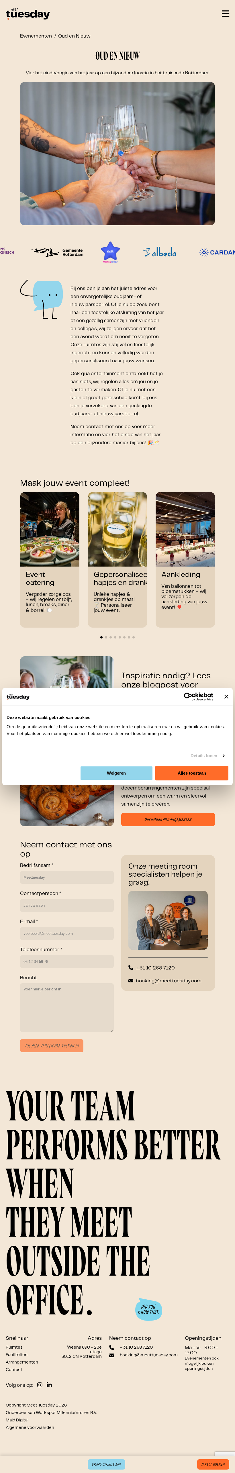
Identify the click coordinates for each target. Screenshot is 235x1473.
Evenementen (36, 36)
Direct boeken (213, 1464)
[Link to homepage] (28, 14)
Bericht (28, 978)
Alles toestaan (192, 773)
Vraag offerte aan (106, 1464)
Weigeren (116, 773)
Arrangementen (22, 1362)
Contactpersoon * (40, 893)
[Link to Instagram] (39, 1385)
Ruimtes (14, 1347)
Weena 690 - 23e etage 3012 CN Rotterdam (81, 1352)
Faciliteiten (17, 1355)
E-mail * (29, 921)
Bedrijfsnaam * (36, 865)
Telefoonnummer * (41, 949)
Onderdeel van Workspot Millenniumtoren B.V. (51, 1413)
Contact (14, 1370)
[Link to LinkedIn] (49, 1385)
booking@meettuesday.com (168, 981)
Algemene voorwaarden (30, 1428)
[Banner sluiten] (226, 697)
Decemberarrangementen (168, 820)
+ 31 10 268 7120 (155, 968)
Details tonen (204, 755)
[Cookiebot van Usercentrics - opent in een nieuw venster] (188, 696)
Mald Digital (17, 1420)
